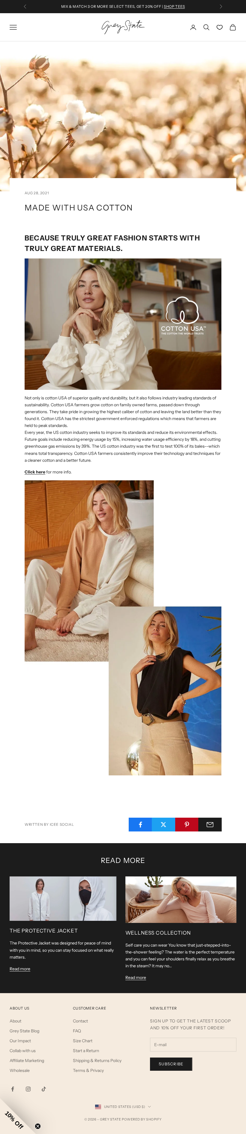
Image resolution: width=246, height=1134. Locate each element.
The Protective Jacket (44, 931)
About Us (19, 1008)
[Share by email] (210, 824)
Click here (35, 472)
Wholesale (20, 1070)
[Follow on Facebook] (13, 1089)
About (15, 1021)
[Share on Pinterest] (187, 824)
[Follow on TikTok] (44, 1089)
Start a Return (86, 1050)
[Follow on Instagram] (28, 1089)
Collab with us (23, 1050)
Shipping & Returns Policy (97, 1060)
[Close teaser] (38, 1126)
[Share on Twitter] (163, 824)
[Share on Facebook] (140, 824)
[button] (18, 1116)
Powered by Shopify (142, 1119)
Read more (20, 968)
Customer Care (89, 1008)
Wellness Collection (158, 933)
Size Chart (82, 1040)
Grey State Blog (24, 1031)
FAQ (77, 1031)
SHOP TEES (174, 6)
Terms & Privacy (88, 1070)
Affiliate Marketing (27, 1060)
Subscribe (171, 1063)
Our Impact (20, 1040)
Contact (80, 1021)
